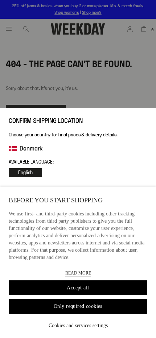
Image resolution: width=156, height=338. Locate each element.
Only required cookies (78, 306)
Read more (78, 273)
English (25, 172)
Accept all (78, 287)
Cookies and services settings (78, 325)
